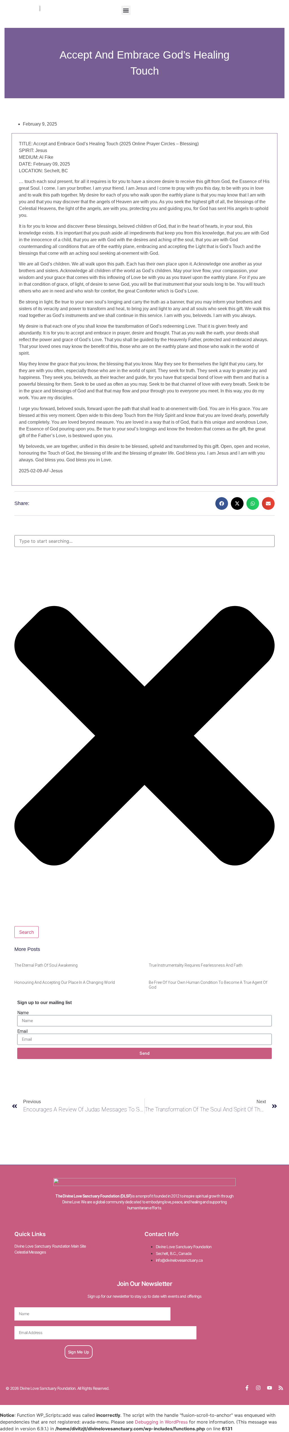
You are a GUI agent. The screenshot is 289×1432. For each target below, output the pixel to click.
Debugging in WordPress (161, 1422)
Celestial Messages (30, 1252)
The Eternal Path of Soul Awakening (46, 965)
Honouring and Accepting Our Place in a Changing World (64, 982)
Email (22, 1031)
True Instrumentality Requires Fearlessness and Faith (195, 965)
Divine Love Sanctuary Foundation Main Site (50, 1246)
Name (23, 1013)
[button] (126, 10)
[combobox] (144, 541)
